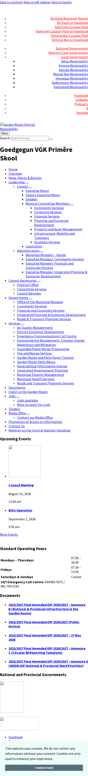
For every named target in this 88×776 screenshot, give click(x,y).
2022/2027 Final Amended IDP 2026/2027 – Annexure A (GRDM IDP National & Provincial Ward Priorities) (48, 663)
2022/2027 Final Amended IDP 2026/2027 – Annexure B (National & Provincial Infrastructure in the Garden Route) (47, 608)
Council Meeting (21, 485)
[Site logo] (22, 129)
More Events (9, 534)
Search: (5, 138)
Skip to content (11, 2)
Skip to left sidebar (37, 2)
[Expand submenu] (27, 183)
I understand (44, 768)
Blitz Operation (20, 510)
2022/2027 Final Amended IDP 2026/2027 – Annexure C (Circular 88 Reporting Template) (47, 650)
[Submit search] (51, 139)
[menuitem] (79, 10)
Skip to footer (61, 2)
